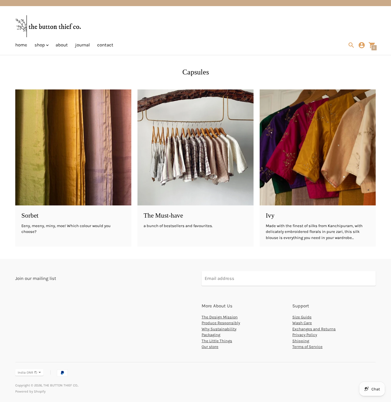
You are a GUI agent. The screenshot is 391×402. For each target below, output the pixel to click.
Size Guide (302, 317)
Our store (210, 346)
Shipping (300, 341)
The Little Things (217, 341)
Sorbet (29, 215)
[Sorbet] (73, 147)
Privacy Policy (304, 334)
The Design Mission (220, 317)
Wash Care (302, 323)
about (62, 45)
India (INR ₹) (27, 373)
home (21, 45)
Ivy (270, 215)
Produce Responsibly (221, 323)
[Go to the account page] (361, 45)
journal (82, 45)
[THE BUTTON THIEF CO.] (48, 26)
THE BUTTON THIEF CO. (60, 385)
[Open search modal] (351, 45)
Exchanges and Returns (314, 329)
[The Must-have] (195, 147)
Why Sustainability (219, 329)
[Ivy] (318, 147)
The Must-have (163, 215)
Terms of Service (307, 346)
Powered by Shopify (30, 391)
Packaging (211, 334)
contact (105, 45)
